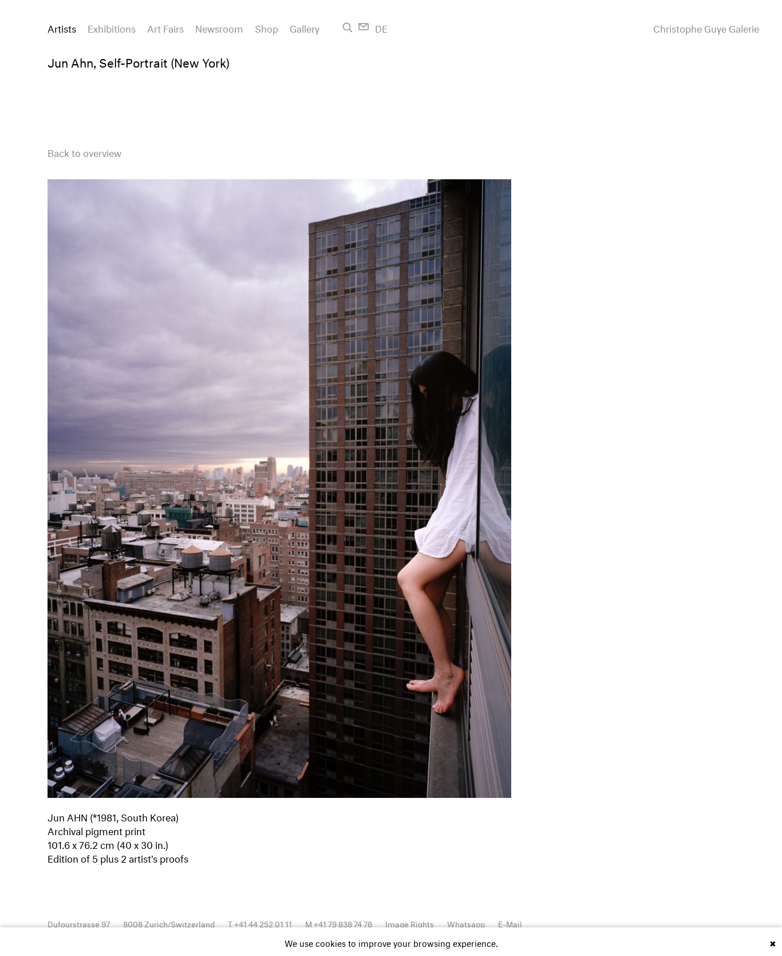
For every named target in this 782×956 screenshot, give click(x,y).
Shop (266, 27)
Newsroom (219, 27)
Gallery (304, 27)
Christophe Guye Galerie (706, 27)
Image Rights (409, 923)
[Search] (347, 27)
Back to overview (84, 151)
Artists (62, 27)
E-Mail (510, 923)
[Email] (363, 26)
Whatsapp (466, 923)
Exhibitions (112, 27)
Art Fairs (165, 27)
